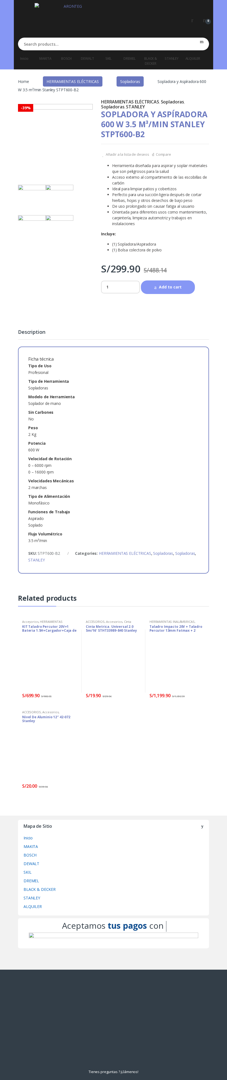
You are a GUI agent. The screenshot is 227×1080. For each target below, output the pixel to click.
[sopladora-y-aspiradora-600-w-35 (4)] (59, 198)
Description (31, 332)
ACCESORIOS (95, 622)
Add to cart (170, 287)
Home (23, 81)
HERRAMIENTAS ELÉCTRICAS (73, 81)
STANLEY (172, 58)
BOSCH (66, 58)
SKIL (108, 58)
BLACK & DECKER (150, 61)
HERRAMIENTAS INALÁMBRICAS (42, 623)
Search (201, 44)
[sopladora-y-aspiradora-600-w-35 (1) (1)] (55, 141)
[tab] (31, 334)
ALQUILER (192, 58)
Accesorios (30, 622)
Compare (163, 154)
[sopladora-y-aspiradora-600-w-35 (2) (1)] (32, 229)
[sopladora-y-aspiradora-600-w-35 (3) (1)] (59, 229)
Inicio (24, 58)
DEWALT (87, 58)
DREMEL (129, 58)
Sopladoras (130, 81)
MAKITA (45, 58)
